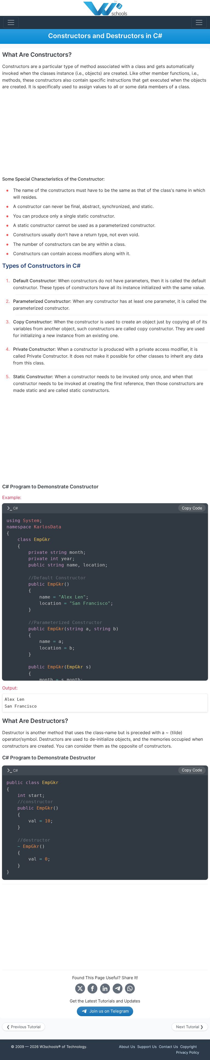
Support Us (147, 1046)
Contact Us (168, 1046)
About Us (127, 1046)
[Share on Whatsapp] (130, 988)
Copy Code (192, 508)
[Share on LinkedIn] (105, 988)
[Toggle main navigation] (11, 22)
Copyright (188, 1046)
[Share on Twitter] (80, 988)
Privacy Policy (187, 1052)
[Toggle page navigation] (199, 22)
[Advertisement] (105, 133)
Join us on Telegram (109, 1011)
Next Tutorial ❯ (189, 1026)
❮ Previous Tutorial (23, 1026)
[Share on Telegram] (117, 988)
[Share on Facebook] (92, 988)
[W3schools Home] (105, 8)
